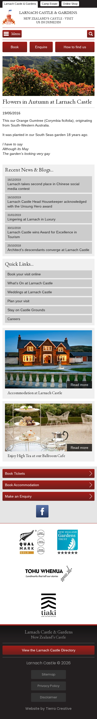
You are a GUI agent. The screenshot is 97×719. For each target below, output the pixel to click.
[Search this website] (91, 34)
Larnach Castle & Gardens (20, 3)
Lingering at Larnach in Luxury (31, 217)
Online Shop (70, 3)
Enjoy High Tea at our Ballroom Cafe (36, 455)
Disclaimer (48, 697)
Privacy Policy (48, 685)
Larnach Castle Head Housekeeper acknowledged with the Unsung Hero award (47, 202)
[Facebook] (42, 511)
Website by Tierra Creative (48, 708)
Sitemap (48, 674)
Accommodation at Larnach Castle (34, 392)
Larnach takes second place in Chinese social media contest (43, 184)
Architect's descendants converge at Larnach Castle (48, 248)
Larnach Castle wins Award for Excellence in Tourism (42, 232)
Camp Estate (49, 3)
